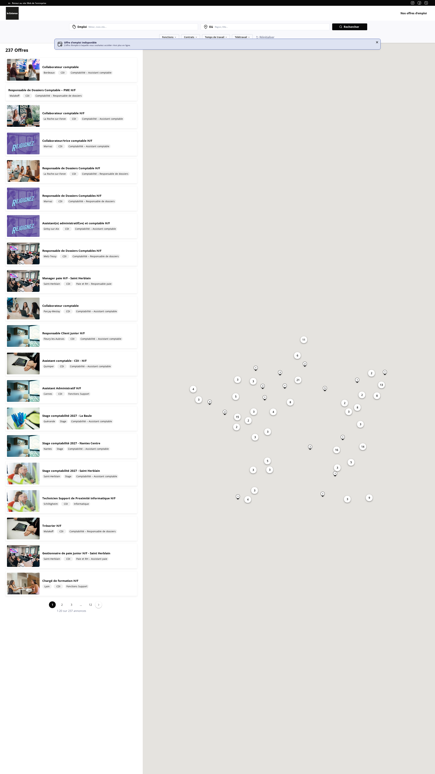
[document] (71, 69)
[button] (377, 42)
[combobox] (142, 27)
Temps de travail (214, 37)
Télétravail (241, 37)
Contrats (189, 37)
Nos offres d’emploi (414, 13)
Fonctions (167, 37)
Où (211, 26)
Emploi (82, 26)
